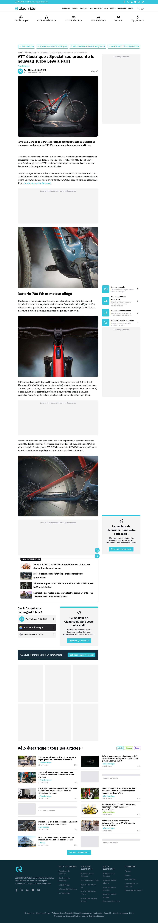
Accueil (20, 52)
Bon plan (129, 748)
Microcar (119, 20)
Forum (130, 8)
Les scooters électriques (90, 880)
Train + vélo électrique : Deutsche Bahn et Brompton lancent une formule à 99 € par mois (56, 774)
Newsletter (121, 8)
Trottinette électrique (46, 20)
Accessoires (44, 827)
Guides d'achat (96, 8)
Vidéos (113, 8)
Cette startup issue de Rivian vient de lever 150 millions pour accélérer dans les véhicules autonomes (57, 790)
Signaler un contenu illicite (123, 913)
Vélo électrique (21, 20)
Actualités (66, 8)
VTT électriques (64, 885)
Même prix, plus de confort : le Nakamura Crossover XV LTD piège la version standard (118, 822)
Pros (106, 8)
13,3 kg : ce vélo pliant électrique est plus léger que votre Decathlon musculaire (57, 758)
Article (120, 748)
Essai (137, 748)
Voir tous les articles (78, 852)
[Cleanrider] (26, 8)
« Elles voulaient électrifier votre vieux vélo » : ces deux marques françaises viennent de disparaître (119, 790)
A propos (128, 871)
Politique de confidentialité (63, 913)
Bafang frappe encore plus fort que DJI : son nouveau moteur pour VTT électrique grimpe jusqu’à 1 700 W (120, 758)
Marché (42, 843)
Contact (128, 875)
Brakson (100, 916)
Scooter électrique (73, 20)
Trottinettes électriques (133, 890)
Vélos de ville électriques (68, 889)
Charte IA (107, 913)
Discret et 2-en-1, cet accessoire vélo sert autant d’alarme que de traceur (57, 823)
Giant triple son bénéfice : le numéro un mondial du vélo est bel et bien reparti (56, 838)
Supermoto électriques (111, 901)
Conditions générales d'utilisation (88, 913)
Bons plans (83, 8)
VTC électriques (64, 893)
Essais (75, 8)
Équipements (138, 20)
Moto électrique (98, 20)
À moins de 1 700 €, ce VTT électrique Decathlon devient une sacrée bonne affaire (119, 806)
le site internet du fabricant (38, 183)
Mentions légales (43, 913)
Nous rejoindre (130, 879)
